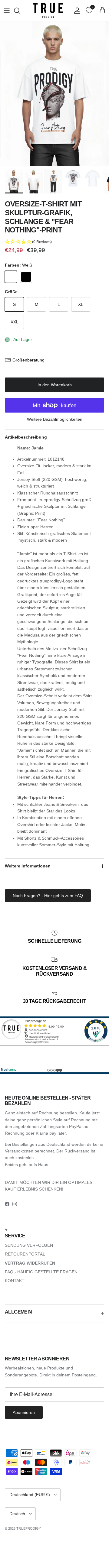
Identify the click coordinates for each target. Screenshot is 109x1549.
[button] (54, 242)
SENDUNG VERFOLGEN (29, 1245)
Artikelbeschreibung (26, 437)
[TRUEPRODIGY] (48, 10)
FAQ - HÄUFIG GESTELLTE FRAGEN (41, 1271)
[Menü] (6, 10)
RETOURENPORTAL (25, 1254)
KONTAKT (15, 1280)
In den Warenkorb (55, 384)
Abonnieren (24, 1412)
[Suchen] (20, 10)
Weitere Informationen (28, 866)
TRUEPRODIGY (28, 1528)
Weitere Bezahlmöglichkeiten (54, 419)
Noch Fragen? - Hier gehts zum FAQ (48, 895)
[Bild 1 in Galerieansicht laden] (54, 93)
